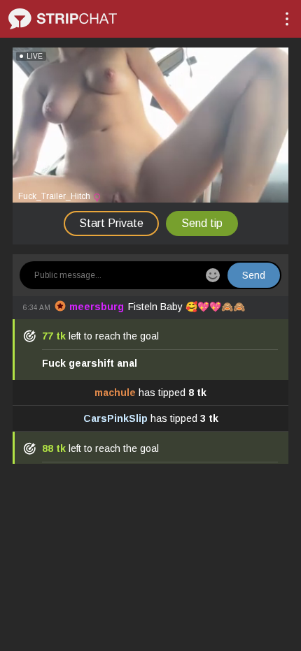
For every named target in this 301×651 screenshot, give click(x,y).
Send (253, 275)
